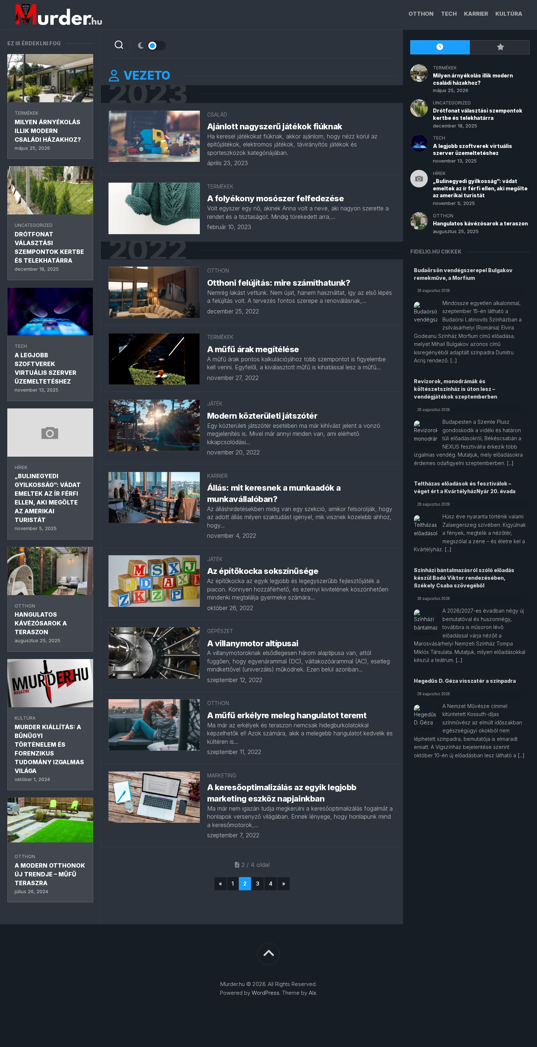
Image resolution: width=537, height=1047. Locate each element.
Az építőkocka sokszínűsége (263, 571)
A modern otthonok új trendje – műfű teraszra (50, 874)
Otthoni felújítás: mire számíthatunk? (278, 283)
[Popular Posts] (500, 47)
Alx (312, 992)
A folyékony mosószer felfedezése (275, 198)
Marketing (221, 775)
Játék (214, 403)
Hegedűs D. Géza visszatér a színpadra (465, 681)
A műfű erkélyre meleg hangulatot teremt (287, 715)
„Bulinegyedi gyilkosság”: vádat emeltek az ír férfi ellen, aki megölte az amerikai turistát (480, 188)
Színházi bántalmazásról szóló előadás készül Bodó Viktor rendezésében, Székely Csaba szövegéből (464, 578)
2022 (147, 250)
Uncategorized (34, 225)
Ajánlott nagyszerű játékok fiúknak (274, 126)
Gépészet (220, 631)
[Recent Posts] (440, 47)
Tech (449, 13)
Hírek (21, 467)
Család (217, 114)
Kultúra (508, 13)
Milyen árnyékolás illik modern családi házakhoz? (48, 130)
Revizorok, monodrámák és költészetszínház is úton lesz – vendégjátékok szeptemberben (455, 389)
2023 (148, 94)
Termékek (26, 113)
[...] (453, 360)
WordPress (265, 992)
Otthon (421, 13)
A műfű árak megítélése (253, 349)
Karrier (476, 13)
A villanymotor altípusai (252, 643)
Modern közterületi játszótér (262, 415)
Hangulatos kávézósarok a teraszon (41, 623)
